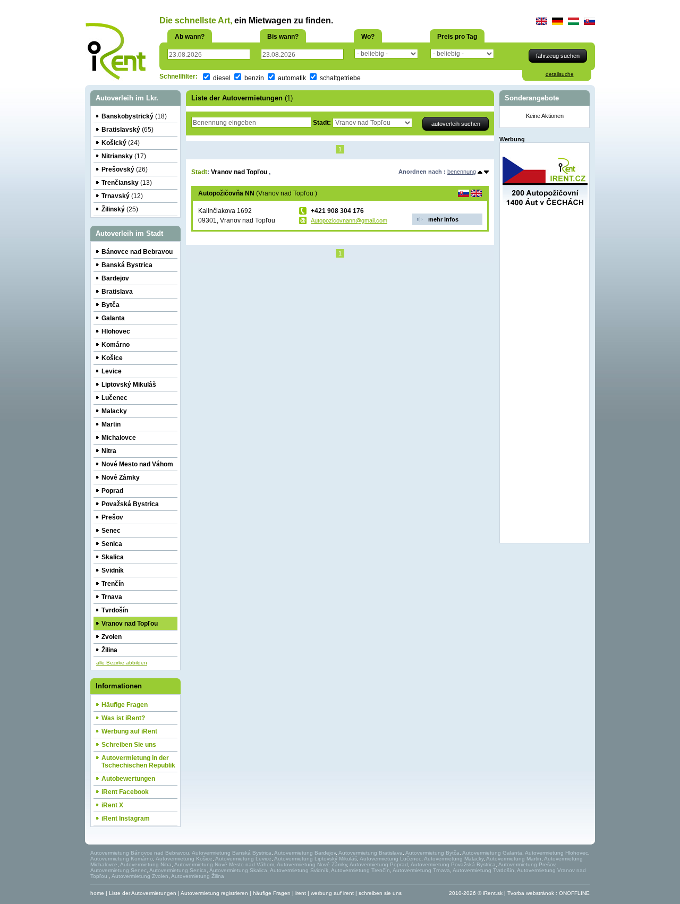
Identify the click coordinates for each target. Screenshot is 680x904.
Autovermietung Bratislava (370, 853)
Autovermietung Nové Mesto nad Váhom (224, 864)
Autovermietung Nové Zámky (312, 864)
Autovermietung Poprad (379, 864)
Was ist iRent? (123, 718)
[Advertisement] (545, 380)
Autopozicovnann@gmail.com (349, 220)
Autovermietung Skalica (238, 870)
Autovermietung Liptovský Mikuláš (315, 859)
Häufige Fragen (124, 705)
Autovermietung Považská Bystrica (453, 864)
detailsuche (560, 74)
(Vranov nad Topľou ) (257, 193)
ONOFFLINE (574, 893)
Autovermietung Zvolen (140, 876)
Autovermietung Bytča (432, 853)
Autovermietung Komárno (121, 859)
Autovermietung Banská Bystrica (231, 853)
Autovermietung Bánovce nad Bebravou (139, 853)
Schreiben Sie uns (128, 744)
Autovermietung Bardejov (305, 853)
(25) (119, 209)
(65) (127, 129)
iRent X (112, 805)
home (97, 893)
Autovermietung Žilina (197, 876)
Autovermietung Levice (243, 859)
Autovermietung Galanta (492, 853)
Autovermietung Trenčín (360, 870)
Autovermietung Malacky (453, 859)
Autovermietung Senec (118, 870)
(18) (134, 116)
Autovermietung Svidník (299, 870)
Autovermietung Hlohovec (556, 853)
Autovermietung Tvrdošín (483, 870)
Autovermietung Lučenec (390, 859)
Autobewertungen (128, 778)
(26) (124, 169)
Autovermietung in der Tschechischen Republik (138, 761)
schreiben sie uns (380, 893)
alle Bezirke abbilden (121, 663)
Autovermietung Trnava (421, 870)
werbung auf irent (332, 893)
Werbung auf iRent (129, 731)
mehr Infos (443, 219)
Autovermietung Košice (184, 859)
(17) (123, 156)
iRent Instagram (125, 818)
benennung (461, 171)
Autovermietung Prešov (526, 864)
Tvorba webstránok (530, 893)
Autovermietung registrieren (214, 893)
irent (300, 893)
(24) (120, 143)
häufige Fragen (272, 893)
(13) (126, 182)
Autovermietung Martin (513, 859)
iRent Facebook (125, 792)
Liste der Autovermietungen (142, 893)
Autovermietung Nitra (146, 864)
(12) (122, 196)
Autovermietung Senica (178, 870)
